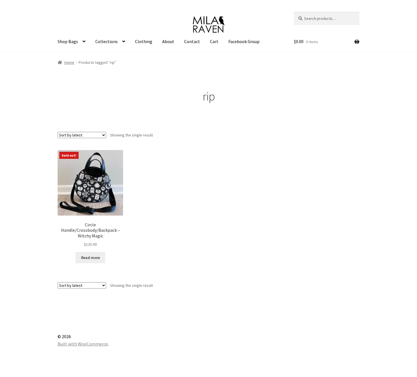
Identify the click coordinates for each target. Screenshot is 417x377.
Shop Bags (68, 41)
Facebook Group (244, 41)
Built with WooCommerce (83, 344)
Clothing (143, 41)
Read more (90, 257)
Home (69, 62)
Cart (214, 41)
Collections (106, 41)
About (168, 41)
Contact (192, 41)
